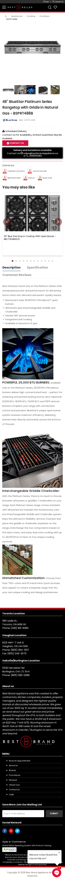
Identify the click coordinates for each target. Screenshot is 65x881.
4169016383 (35, 155)
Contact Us (13, 153)
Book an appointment (19, 760)
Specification (37, 267)
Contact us (14, 789)
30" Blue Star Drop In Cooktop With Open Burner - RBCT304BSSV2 (30, 237)
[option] (32, 45)
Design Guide (47, 178)
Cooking (31, 16)
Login (11, 794)
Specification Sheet (14, 178)
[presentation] (7, 222)
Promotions (14, 775)
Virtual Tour (14, 784)
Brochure (31, 178)
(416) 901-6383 (19, 628)
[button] (12, 260)
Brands (12, 770)
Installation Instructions (16, 171)
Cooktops (44, 16)
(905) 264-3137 (20, 650)
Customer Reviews (16, 275)
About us (13, 765)
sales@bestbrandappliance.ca (40, 153)
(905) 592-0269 (20, 675)
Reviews (13, 780)
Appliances (16, 16)
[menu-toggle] (4, 7)
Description (11, 267)
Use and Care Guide (40, 171)
